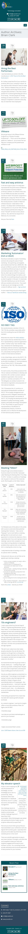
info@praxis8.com (14, 14)
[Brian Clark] (14, 5)
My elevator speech (10, 783)
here (12, 219)
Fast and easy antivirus (12, 182)
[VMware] (5, 881)
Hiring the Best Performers (8, 69)
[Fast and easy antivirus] (5, 887)
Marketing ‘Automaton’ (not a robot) (12, 254)
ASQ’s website (20, 337)
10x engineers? (8, 622)
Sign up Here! (22, 287)
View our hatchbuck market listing (16, 292)
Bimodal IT (11, 867)
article (9, 585)
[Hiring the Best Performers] (5, 875)
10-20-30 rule (20, 582)
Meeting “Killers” (9, 467)
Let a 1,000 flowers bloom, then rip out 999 (13, 730)
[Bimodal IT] (5, 868)
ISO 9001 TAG (7, 325)
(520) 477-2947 (14, 16)
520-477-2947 (6, 913)
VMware (5, 131)
